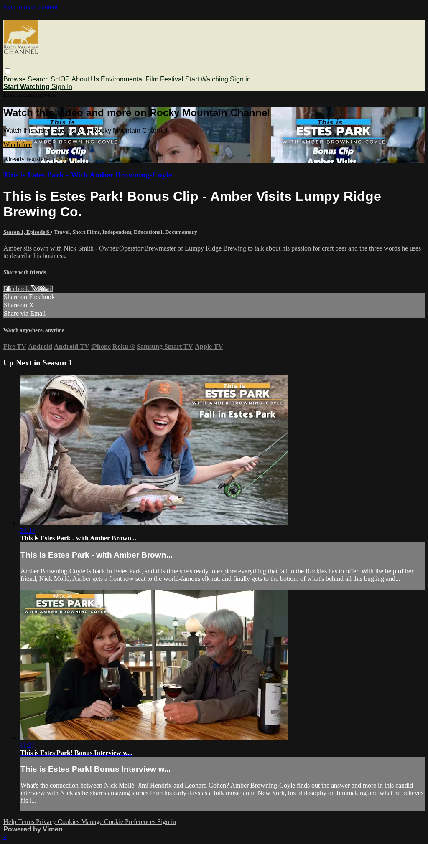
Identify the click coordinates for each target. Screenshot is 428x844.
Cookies (69, 821)
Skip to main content (30, 6)
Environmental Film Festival (142, 79)
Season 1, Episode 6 (27, 232)
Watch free (17, 144)
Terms (27, 821)
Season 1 (58, 362)
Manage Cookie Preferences (119, 821)
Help (10, 821)
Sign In (61, 86)
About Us (85, 79)
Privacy (47, 821)
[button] (7, 71)
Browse (15, 79)
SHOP (60, 79)
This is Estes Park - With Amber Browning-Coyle (87, 174)
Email (45, 288)
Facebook (17, 288)
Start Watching (207, 79)
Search (39, 79)
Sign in (240, 79)
